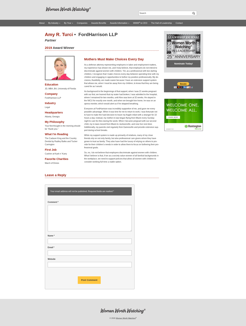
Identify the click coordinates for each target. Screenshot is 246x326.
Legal (47, 107)
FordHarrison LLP (98, 34)
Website (51, 259)
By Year (68, 23)
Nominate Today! (183, 63)
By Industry (53, 23)
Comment (53, 202)
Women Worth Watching (126, 318)
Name (51, 236)
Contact (179, 23)
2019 (48, 48)
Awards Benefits (98, 23)
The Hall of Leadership (161, 23)
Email (51, 247)
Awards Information (119, 23)
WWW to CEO (140, 23)
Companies (82, 23)
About (41, 23)
